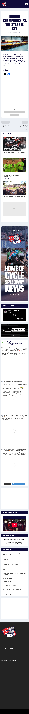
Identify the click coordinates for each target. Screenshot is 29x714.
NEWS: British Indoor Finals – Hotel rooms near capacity (14, 153)
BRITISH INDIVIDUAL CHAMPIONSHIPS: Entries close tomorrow (14, 593)
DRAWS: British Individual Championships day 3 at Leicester (13, 553)
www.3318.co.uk (4, 655)
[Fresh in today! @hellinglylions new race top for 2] (14, 431)
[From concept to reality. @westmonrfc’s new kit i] (14, 465)
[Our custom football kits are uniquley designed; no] (14, 397)
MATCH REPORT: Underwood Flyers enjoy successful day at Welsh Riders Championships (13, 175)
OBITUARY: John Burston (9, 585)
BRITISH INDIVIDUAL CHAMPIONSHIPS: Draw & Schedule (14, 573)
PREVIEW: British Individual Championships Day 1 (14, 568)
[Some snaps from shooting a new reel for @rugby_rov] (14, 363)
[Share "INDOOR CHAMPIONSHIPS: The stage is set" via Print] (17, 114)
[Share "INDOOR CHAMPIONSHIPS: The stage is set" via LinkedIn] (20, 111)
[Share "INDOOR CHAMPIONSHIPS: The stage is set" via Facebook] (5, 111)
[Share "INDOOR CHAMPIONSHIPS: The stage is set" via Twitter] (8, 111)
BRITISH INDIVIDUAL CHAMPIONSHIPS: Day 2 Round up (14, 558)
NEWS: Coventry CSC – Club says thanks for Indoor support (14, 197)
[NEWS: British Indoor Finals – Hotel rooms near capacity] (14, 144)
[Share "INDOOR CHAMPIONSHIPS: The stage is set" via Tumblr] (14, 111)
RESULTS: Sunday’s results (10, 582)
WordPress (22, 710)
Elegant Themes (12, 710)
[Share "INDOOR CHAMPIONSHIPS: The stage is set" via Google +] (11, 111)
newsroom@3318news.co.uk (19, 542)
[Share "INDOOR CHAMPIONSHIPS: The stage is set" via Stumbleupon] (11, 114)
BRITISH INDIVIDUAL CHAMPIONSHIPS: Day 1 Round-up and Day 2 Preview (14, 563)
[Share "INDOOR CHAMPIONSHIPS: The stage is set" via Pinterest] (17, 111)
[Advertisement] (14, 89)
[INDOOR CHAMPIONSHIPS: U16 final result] (14, 209)
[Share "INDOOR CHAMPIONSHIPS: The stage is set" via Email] (14, 114)
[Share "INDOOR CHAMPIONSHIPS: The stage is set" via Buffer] (23, 111)
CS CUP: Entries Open (8, 578)
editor (14, 32)
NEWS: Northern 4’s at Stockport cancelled (14, 589)
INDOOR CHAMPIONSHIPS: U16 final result (13, 218)
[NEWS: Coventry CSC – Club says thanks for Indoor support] (14, 188)
